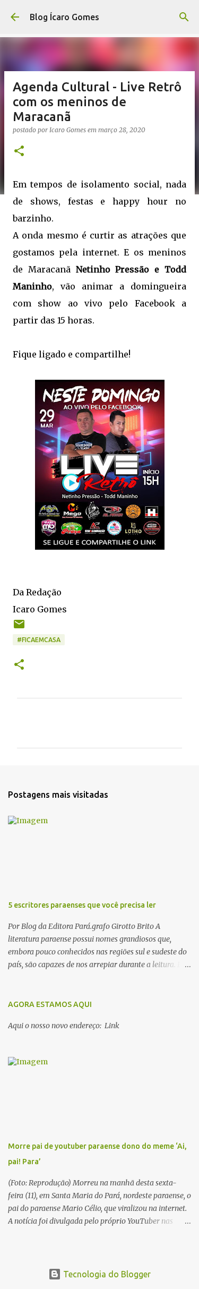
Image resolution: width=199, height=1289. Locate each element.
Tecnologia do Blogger (106, 1274)
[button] (19, 151)
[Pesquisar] (184, 17)
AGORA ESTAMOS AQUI (50, 1004)
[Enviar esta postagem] (19, 628)
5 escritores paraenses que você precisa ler (82, 905)
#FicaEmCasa (38, 639)
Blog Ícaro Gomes (64, 17)
